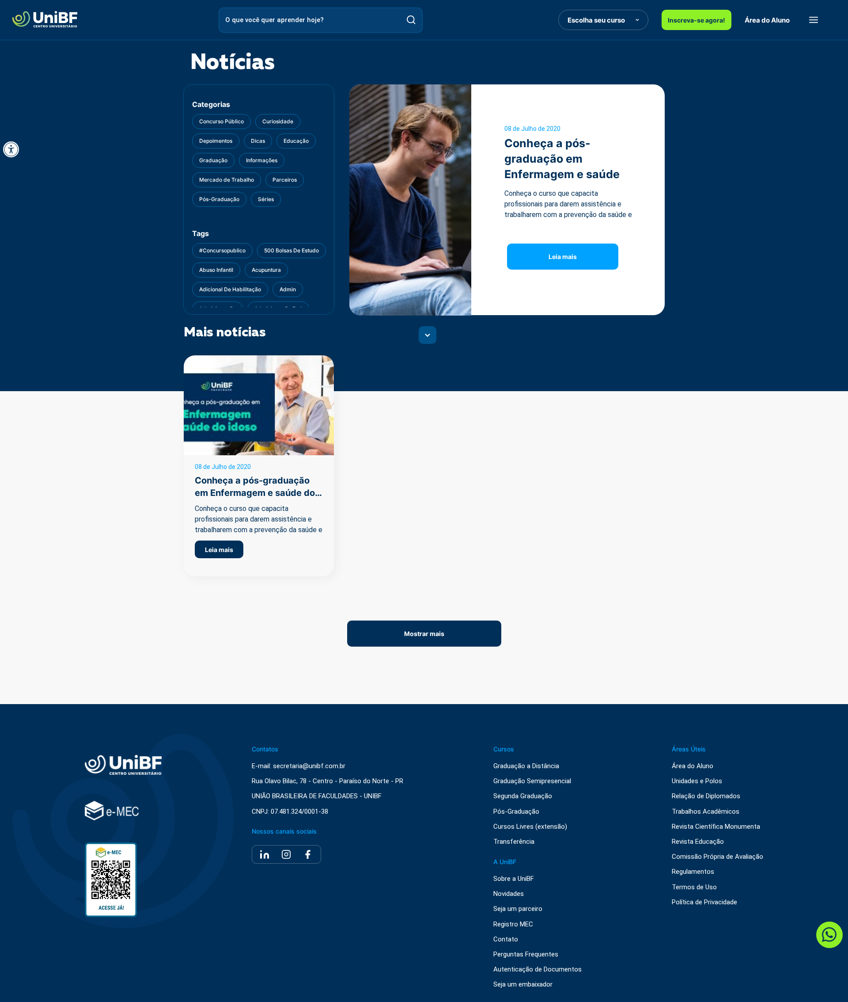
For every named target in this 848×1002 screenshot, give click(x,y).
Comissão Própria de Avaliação (717, 856)
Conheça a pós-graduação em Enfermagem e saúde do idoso (255, 493)
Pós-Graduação (516, 811)
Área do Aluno (767, 20)
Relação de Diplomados (706, 796)
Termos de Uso (694, 887)
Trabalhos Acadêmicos (705, 811)
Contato (505, 939)
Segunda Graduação (522, 796)
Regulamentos (693, 872)
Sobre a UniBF (513, 879)
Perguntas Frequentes (525, 954)
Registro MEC (513, 924)
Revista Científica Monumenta (716, 826)
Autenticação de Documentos (537, 969)
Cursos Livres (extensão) (530, 826)
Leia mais (563, 256)
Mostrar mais (424, 633)
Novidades (508, 894)
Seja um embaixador (523, 984)
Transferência (513, 841)
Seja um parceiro (517, 909)
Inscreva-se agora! (696, 20)
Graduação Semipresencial (532, 781)
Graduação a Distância (526, 766)
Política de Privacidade (704, 902)
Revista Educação (698, 841)
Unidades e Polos (697, 781)
